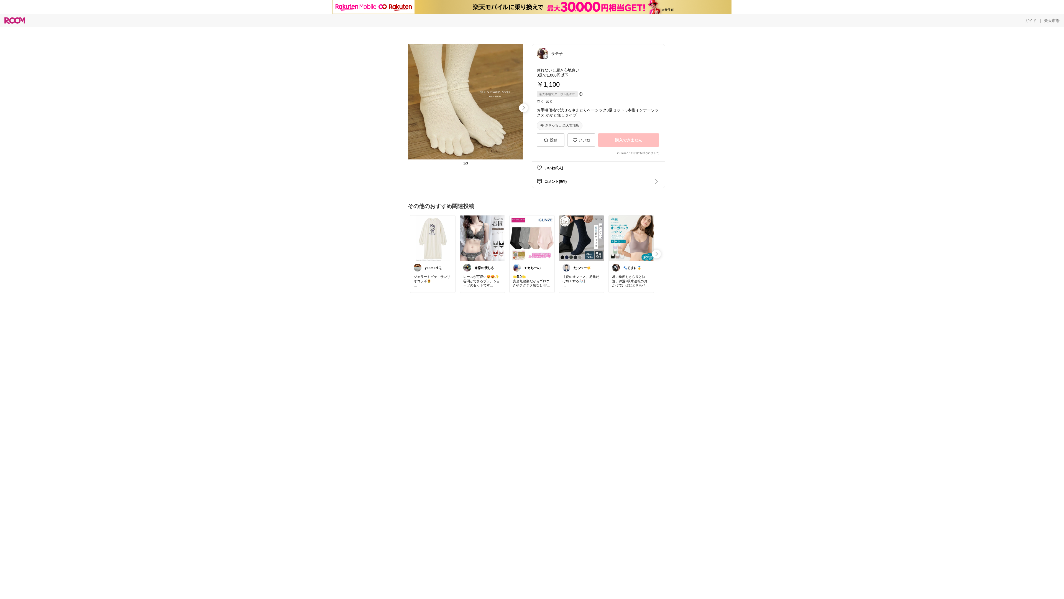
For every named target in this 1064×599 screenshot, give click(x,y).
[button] (542, 53)
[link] (432, 237)
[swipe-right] (523, 107)
